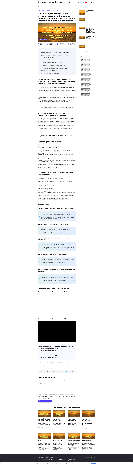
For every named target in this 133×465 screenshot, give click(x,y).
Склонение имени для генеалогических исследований (53, 59)
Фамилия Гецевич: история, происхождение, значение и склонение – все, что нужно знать (90, 48)
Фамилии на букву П (86, 78)
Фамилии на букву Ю (86, 94)
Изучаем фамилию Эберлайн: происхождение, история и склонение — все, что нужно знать (88, 421)
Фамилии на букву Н (86, 75)
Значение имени (42, 6)
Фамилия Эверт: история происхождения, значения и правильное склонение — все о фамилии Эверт (74, 443)
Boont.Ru (93, 457)
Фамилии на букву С (85, 80)
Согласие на (57, 396)
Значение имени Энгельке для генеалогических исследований (55, 55)
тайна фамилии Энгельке (66, 363)
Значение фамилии (53, 6)
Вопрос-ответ (44, 60)
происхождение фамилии (65, 362)
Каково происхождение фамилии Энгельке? (52, 64)
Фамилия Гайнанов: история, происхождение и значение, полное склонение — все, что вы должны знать (90, 39)
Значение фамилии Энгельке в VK (49, 350)
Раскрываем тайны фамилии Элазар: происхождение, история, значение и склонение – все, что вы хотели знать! (59, 421)
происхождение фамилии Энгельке (45, 363)
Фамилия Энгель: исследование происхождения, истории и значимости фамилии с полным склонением (73, 421)
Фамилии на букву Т (85, 81)
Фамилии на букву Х (85, 85)
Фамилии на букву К (85, 71)
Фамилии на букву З (85, 68)
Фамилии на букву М (86, 74)
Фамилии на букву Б (85, 60)
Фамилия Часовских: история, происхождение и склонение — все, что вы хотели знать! (90, 12)
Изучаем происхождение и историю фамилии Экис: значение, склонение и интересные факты (44, 443)
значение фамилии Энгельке (53, 362)
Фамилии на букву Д (86, 64)
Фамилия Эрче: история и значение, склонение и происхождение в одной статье (44, 420)
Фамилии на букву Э (43, 39)
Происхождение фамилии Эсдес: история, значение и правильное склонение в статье (88, 443)
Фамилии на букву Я (85, 95)
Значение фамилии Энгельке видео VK (51, 73)
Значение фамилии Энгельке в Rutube (49, 348)
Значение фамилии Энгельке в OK (49, 357)
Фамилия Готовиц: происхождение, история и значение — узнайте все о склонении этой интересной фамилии (90, 30)
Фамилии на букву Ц (86, 86)
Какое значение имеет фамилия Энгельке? (52, 67)
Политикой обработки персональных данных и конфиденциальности (76, 460)
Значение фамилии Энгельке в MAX (49, 352)
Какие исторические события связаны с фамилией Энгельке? (55, 68)
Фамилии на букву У (85, 83)
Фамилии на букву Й (86, 70)
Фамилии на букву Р (85, 79)
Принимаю (93, 463)
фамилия (40, 365)
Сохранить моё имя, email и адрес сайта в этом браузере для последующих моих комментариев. (56, 394)
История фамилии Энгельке (47, 57)
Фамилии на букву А (85, 59)
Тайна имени (83, 96)
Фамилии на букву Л (86, 73)
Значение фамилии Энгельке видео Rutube (52, 71)
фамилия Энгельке (47, 365)
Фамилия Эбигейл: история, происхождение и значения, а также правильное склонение (59, 443)
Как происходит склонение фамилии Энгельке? (53, 62)
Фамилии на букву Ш (86, 89)
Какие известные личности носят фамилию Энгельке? (54, 65)
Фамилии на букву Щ (86, 90)
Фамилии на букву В (85, 61)
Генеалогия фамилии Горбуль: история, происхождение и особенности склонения (90, 21)
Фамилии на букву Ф (86, 84)
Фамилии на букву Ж (86, 66)
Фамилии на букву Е (85, 65)
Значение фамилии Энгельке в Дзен (49, 353)
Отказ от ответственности (43, 398)
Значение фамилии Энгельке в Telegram (50, 355)
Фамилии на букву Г (85, 63)
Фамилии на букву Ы (86, 91)
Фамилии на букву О (86, 76)
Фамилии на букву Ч (85, 88)
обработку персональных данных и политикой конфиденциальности (59, 396)
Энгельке (53, 365)
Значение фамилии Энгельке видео (49, 70)
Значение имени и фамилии (50, 2)
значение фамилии (42, 362)
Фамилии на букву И (86, 69)
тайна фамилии (57, 363)
